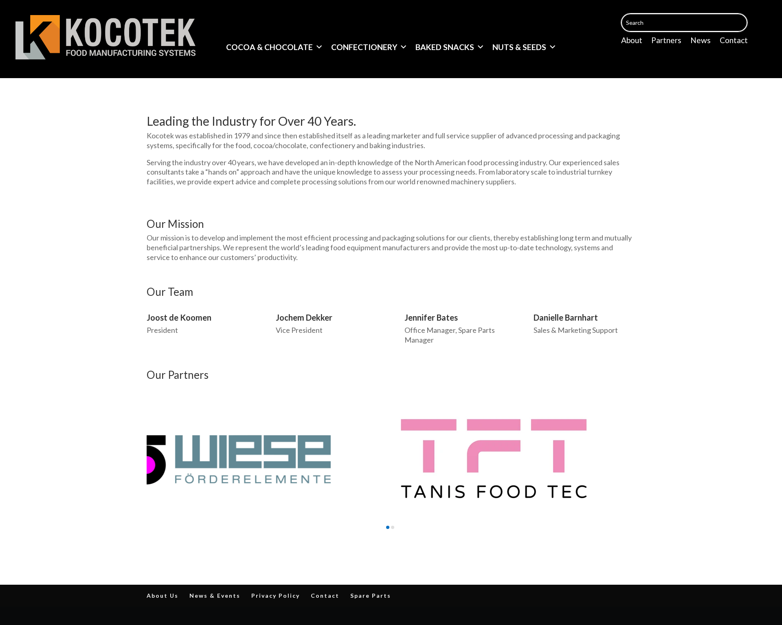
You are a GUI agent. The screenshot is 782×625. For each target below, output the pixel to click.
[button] (387, 527)
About (631, 41)
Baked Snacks (444, 47)
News (700, 41)
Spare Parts (370, 595)
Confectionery (364, 47)
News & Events (214, 595)
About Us (162, 595)
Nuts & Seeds (519, 47)
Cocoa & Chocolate (269, 47)
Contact (734, 41)
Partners (666, 41)
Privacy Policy (275, 595)
